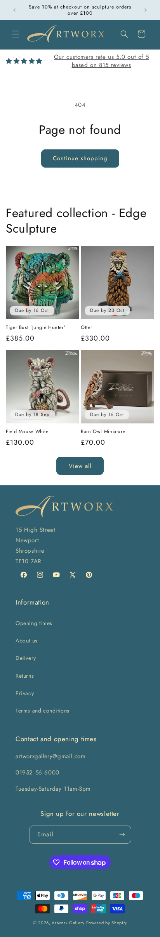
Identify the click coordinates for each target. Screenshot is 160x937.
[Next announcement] (145, 10)
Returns (25, 676)
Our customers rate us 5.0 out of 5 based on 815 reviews (101, 61)
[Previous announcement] (14, 10)
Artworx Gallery (68, 923)
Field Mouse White (27, 431)
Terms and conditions (43, 710)
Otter (86, 327)
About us (27, 640)
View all (80, 466)
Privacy (25, 693)
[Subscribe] (122, 835)
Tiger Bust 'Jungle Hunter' (35, 327)
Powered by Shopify (106, 923)
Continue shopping (80, 158)
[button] (15, 34)
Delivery (26, 658)
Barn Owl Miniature (103, 431)
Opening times (34, 623)
